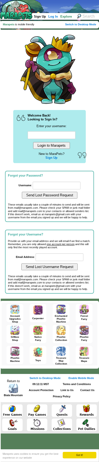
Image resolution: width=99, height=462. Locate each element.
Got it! (79, 455)
